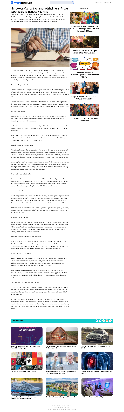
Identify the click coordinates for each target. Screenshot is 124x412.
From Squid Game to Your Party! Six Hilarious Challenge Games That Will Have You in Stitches (84, 28)
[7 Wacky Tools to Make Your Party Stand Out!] (84, 109)
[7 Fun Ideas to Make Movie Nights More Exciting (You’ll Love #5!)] (84, 42)
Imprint (50, 409)
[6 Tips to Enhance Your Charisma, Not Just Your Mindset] (84, 88)
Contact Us (107, 2)
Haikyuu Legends (56, 405)
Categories (98, 2)
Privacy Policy (56, 409)
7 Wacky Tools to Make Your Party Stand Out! (84, 119)
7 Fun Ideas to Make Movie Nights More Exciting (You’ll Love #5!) (84, 51)
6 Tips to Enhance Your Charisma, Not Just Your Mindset (84, 97)
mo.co (63, 405)
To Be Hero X (69, 405)
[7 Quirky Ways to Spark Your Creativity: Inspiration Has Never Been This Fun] (84, 63)
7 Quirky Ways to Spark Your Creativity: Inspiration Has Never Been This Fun (84, 74)
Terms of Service (71, 409)
